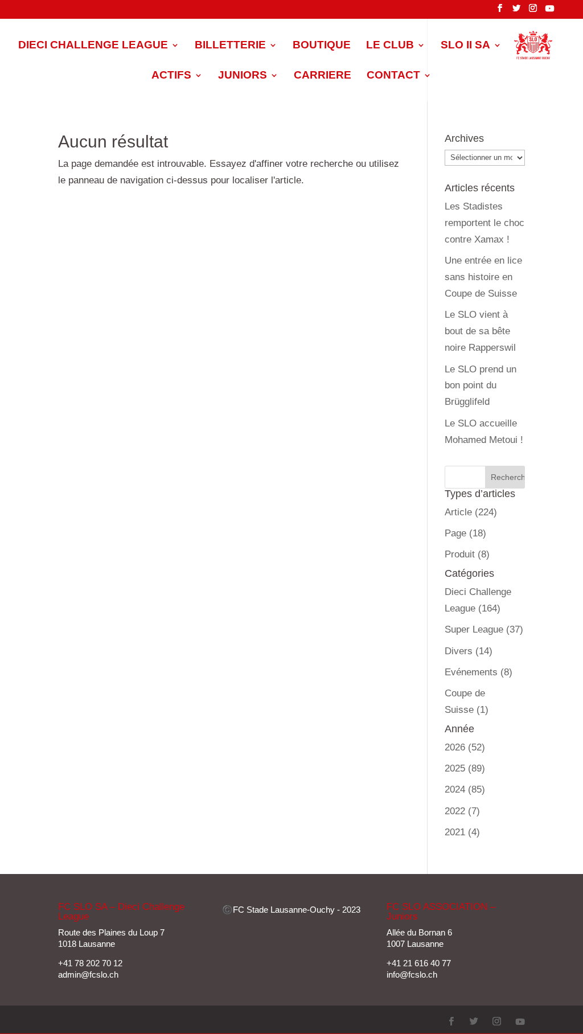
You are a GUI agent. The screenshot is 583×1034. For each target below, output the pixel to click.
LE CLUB (390, 46)
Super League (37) (484, 629)
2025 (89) (465, 768)
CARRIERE (322, 76)
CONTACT (393, 76)
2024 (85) (465, 789)
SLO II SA (465, 46)
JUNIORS (242, 76)
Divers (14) (468, 651)
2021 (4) (462, 832)
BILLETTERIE (230, 46)
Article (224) (471, 512)
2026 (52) (465, 747)
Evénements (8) (478, 672)
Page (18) (465, 533)
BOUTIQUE (322, 46)
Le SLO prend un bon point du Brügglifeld (480, 386)
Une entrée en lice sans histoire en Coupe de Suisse (483, 277)
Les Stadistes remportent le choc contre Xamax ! (484, 223)
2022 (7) (462, 811)
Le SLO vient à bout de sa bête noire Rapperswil (480, 331)
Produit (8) (467, 554)
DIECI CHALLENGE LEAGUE (93, 46)
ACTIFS (171, 76)
